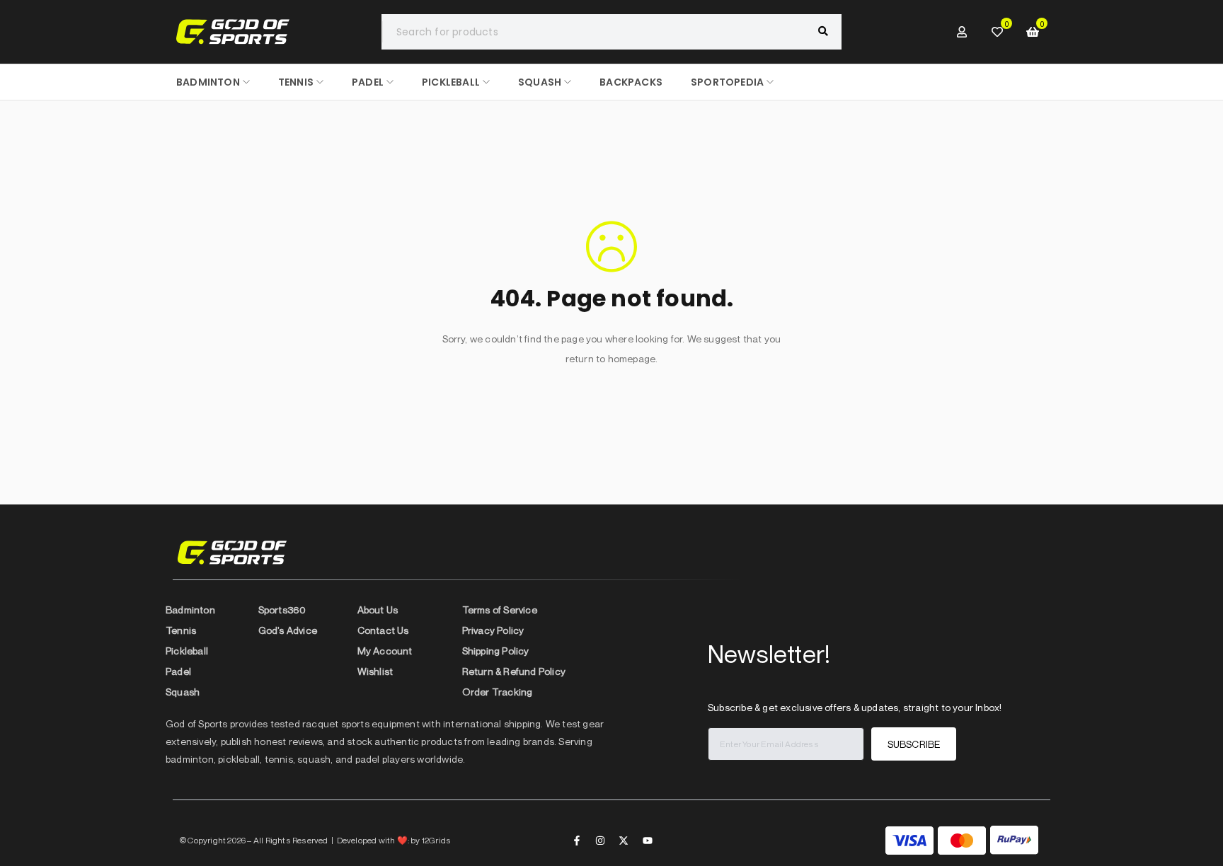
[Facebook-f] (577, 840)
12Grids (436, 840)
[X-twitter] (623, 840)
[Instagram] (600, 840)
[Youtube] (648, 840)
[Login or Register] (962, 32)
